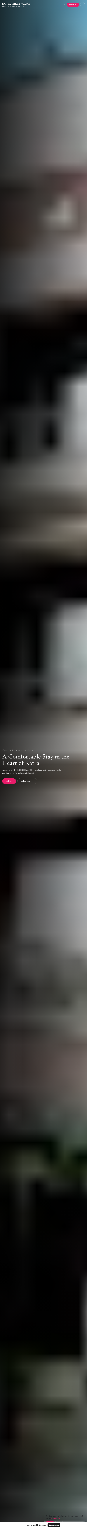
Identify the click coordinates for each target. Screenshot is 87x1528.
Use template (54, 1525)
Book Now (72, 5)
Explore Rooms (26, 781)
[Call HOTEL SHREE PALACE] (64, 5)
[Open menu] (82, 4)
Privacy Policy (55, 1518)
